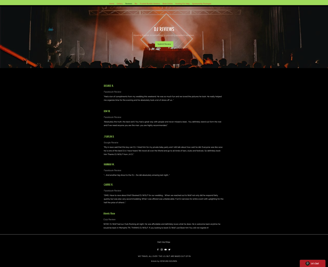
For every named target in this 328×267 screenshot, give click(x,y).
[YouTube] (165, 249)
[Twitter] (169, 249)
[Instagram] (161, 249)
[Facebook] (158, 249)
